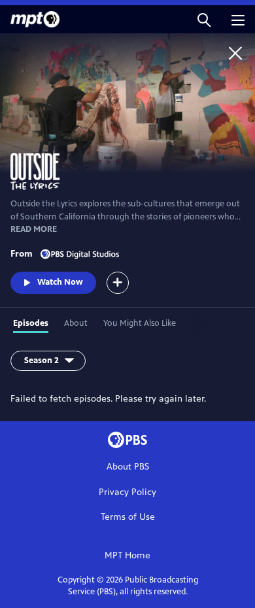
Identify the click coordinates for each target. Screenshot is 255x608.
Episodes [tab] (30, 323)
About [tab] (76, 323)
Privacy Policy (127, 492)
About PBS (128, 466)
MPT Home (127, 555)
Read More (33, 229)
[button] (204, 19)
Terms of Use (128, 516)
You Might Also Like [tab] (139, 323)
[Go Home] (235, 52)
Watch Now (60, 282)
